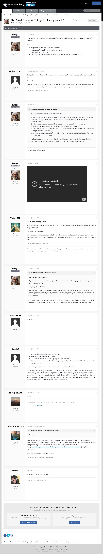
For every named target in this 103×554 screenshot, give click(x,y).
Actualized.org (37, 547)
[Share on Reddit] (11, 535)
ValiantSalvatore (15, 426)
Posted (33, 34)
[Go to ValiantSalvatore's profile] (15, 435)
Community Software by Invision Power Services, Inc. (51, 551)
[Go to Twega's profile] (6, 21)
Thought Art (15, 392)
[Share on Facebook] (5, 535)
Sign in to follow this (81, 20)
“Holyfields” (39, 405)
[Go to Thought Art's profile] (15, 401)
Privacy (52, 547)
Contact (67, 547)
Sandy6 (15, 349)
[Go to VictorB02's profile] (15, 227)
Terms (46, 547)
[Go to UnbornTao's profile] (15, 80)
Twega (20, 23)
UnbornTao (15, 71)
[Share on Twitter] (8, 535)
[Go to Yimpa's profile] (15, 479)
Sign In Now (74, 522)
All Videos (32, 11)
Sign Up (96, 3)
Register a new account (28, 522)
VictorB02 (15, 218)
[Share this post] (96, 34)
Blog (42, 11)
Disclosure (59, 547)
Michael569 (50, 109)
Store (52, 11)
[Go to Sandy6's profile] (15, 358)
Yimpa (15, 470)
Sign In (87, 3)
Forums (7, 11)
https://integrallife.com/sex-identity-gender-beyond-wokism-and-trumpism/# (56, 447)
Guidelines (19, 11)
